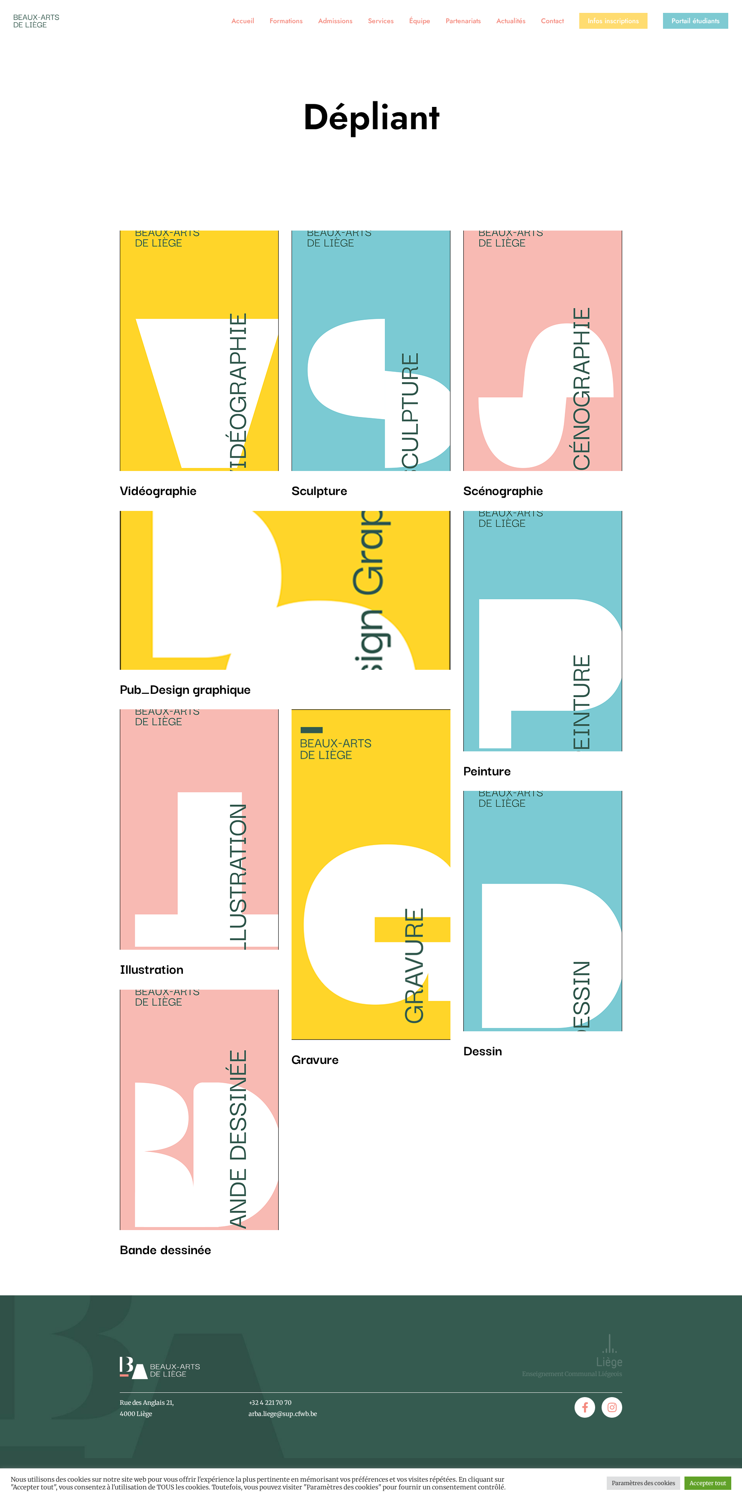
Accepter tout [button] (708, 1483)
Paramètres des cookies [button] (643, 1483)
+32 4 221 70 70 (270, 1403)
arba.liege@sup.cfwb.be (283, 1414)
